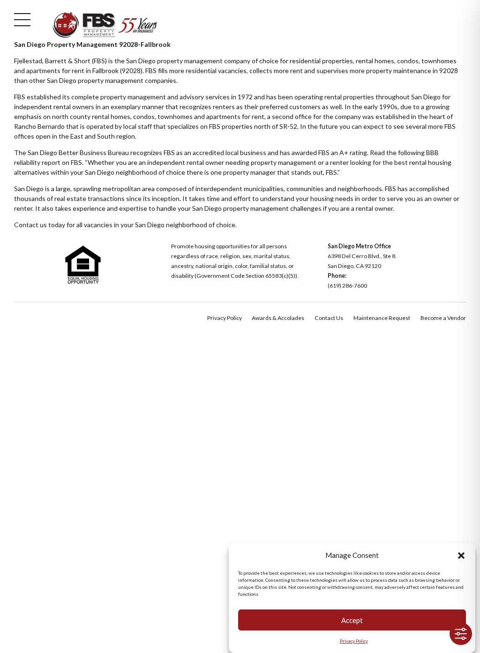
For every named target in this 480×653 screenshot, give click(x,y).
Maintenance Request (381, 317)
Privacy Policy (354, 641)
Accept (352, 620)
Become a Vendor (443, 317)
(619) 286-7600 (347, 285)
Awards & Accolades (278, 317)
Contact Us (329, 317)
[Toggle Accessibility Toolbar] (461, 634)
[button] (461, 555)
